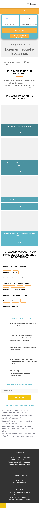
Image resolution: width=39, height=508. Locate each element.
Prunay (23, 301)
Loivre (27, 295)
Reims (5, 266)
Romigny (6, 306)
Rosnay (15, 306)
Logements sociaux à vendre (19, 457)
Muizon (15, 272)
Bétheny (23, 266)
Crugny (27, 283)
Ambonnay (26, 278)
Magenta (6, 301)
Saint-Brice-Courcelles (11, 278)
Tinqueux (13, 266)
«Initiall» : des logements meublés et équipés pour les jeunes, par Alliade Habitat (18, 428)
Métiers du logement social (19, 497)
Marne (26, 11)
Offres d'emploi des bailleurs (19, 492)
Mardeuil (15, 301)
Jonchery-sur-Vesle (18, 289)
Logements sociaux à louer (19, 460)
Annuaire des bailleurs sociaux (19, 462)
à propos (19, 480)
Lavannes (6, 295)
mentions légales (19, 483)
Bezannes (6, 272)
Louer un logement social (15, 11)
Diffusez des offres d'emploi (19, 500)
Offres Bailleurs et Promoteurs (20, 464)
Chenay (20, 283)
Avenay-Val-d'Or (9, 283)
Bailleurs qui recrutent (19, 495)
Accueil (3, 11)
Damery (6, 289)
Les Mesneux (17, 295)
